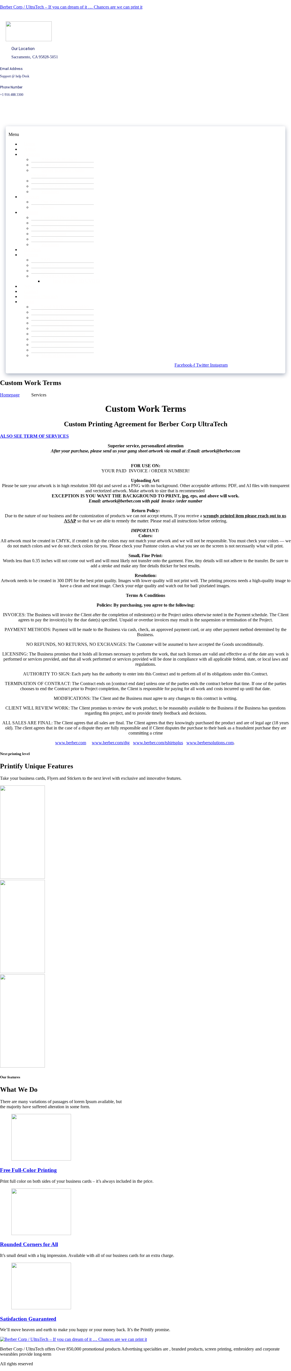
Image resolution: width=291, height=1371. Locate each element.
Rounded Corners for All (29, 1244)
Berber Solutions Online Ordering (58, 173)
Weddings (50, 191)
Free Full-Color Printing (28, 1170)
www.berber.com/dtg (111, 742)
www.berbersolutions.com (210, 742)
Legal (29, 301)
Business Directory (41, 296)
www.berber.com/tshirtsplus (158, 742)
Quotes (47, 207)
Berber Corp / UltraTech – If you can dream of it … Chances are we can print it (71, 7)
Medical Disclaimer (58, 355)
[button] (36, 134)
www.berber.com (70, 742)
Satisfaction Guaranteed (28, 1319)
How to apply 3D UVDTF (77, 281)
